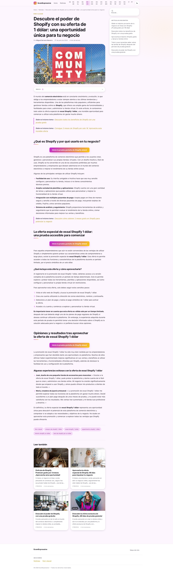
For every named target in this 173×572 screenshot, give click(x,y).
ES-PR (116, 3)
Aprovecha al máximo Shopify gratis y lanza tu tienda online (124, 38)
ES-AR (73, 3)
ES (70, 2)
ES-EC (97, 3)
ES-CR (87, 3)
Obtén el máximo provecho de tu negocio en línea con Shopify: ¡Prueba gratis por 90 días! (122, 26)
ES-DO (92, 3)
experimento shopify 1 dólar (91, 429)
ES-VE (125, 3)
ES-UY (120, 3)
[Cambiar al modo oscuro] (137, 3)
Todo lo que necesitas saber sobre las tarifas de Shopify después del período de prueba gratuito (123, 45)
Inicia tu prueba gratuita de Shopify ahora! (69, 150)
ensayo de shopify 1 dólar (53, 429)
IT (128, 2)
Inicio (56, 3)
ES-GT (102, 3)
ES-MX (106, 3)
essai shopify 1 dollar (72, 429)
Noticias (63, 3)
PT (132, 2)
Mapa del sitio (134, 550)
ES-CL (78, 3)
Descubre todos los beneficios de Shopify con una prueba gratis (123, 32)
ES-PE (111, 3)
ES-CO (83, 3)
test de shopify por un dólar (62, 433)
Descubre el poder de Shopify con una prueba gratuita (123, 51)
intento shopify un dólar (42, 433)
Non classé (38, 14)
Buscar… (114, 13)
